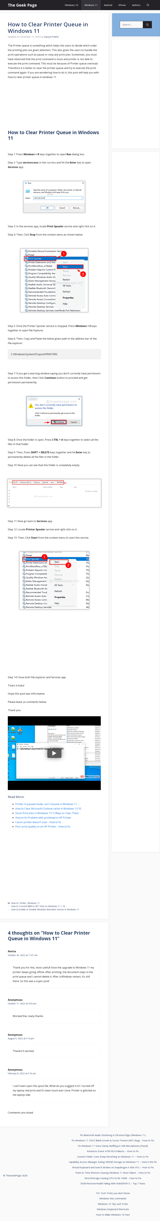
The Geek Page (22, 5)
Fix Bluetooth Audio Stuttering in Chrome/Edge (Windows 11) (113, 1135)
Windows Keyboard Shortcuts (113, 1209)
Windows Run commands (112, 1198)
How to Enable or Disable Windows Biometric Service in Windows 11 (45, 909)
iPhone (122, 5)
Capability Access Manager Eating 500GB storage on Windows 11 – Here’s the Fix (113, 1161)
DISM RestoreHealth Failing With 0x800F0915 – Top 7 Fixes (112, 1183)
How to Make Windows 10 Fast (113, 1214)
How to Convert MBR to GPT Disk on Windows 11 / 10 (38, 906)
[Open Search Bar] (148, 5)
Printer (23, 903)
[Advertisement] (54, 105)
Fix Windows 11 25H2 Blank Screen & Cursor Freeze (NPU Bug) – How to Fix (113, 1140)
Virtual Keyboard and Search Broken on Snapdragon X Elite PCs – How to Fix (113, 1167)
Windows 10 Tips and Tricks (113, 1203)
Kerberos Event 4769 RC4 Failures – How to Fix (113, 1151)
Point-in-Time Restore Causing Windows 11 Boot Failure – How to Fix (112, 1172)
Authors (136, 5)
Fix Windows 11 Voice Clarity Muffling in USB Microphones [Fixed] (113, 1145)
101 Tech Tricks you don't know (113, 1193)
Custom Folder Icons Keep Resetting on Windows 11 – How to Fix (112, 1156)
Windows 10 (71, 5)
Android (108, 5)
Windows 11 (91, 5)
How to (14, 903)
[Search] (147, 24)
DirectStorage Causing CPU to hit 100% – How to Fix (113, 1178)
